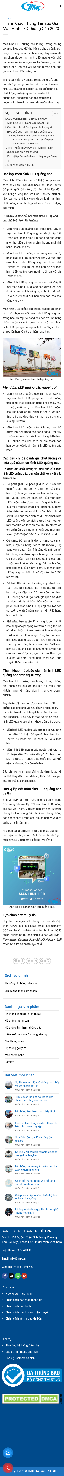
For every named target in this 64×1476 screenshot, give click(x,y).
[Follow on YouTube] (24, 1276)
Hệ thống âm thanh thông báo (23, 1027)
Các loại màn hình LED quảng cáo (27, 118)
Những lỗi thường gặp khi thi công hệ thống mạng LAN (36, 1211)
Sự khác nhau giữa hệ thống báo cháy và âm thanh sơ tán (37, 1084)
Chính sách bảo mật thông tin (24, 1300)
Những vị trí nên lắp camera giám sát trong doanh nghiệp (36, 1153)
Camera (9, 1062)
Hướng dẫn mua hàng (19, 1293)
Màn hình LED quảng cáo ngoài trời (28, 123)
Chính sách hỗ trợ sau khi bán (24, 1318)
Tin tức (7, 19)
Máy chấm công (14, 1055)
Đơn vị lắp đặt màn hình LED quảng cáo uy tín (32, 158)
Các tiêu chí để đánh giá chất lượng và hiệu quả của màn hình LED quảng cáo (29, 129)
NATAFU (52, 1471)
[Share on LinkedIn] (48, 961)
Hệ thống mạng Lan (17, 1020)
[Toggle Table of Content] (54, 113)
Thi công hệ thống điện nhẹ (21, 983)
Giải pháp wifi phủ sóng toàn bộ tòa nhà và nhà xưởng (36, 1197)
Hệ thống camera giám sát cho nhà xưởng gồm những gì (36, 1168)
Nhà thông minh (14, 1041)
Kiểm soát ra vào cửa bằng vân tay (26, 1034)
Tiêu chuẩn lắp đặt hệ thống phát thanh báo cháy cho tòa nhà (34, 1098)
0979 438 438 (24, 1250)
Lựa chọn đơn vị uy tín (20, 165)
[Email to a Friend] (35, 961)
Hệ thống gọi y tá (15, 1048)
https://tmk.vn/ (23, 1266)
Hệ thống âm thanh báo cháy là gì (35, 1111)
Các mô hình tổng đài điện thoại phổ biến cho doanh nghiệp (36, 1125)
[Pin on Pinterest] (42, 961)
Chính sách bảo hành (18, 1306)
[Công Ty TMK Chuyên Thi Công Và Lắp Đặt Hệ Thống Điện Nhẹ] (33, 6)
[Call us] (18, 1276)
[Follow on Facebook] (5, 1276)
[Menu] (5, 6)
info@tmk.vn (18, 1258)
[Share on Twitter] (29, 961)
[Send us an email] (11, 1276)
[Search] (60, 6)
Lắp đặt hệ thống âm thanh (21, 991)
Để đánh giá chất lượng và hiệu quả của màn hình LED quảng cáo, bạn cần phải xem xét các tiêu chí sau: (33, 139)
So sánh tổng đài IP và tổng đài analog (33, 1139)
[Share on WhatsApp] (16, 961)
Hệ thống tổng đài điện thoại (23, 1014)
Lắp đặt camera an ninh (20, 1358)
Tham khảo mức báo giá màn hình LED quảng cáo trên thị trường (30, 150)
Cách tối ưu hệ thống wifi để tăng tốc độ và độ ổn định (35, 1182)
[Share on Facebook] (22, 961)
